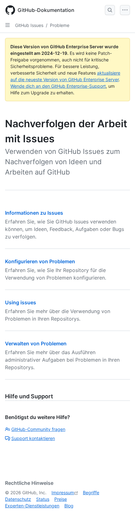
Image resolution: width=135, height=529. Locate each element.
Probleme (59, 25)
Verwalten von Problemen (36, 343)
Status (42, 499)
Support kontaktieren (33, 438)
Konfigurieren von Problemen (40, 261)
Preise (60, 499)
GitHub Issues (29, 25)
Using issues (20, 302)
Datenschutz (18, 499)
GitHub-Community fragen (38, 429)
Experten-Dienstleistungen (32, 505)
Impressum (62, 492)
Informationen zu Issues (34, 213)
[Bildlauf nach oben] (121, 515)
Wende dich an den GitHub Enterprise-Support (58, 86)
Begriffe (91, 492)
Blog (68, 505)
